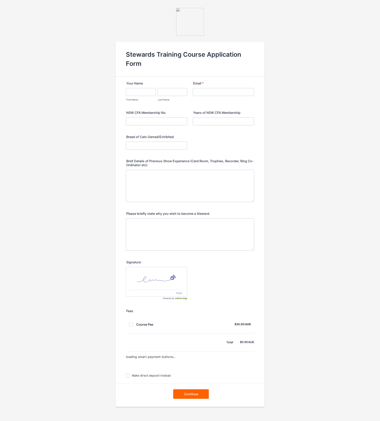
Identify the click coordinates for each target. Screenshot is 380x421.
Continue (191, 394)
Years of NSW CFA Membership (216, 113)
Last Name (164, 99)
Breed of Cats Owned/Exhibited (150, 137)
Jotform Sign (181, 298)
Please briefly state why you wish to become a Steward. (168, 214)
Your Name (134, 83)
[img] (156, 278)
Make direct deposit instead (151, 375)
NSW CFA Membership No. (146, 113)
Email (198, 83)
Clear (179, 293)
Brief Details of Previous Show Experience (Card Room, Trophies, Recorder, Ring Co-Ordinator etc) (190, 163)
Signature (133, 262)
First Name (132, 99)
